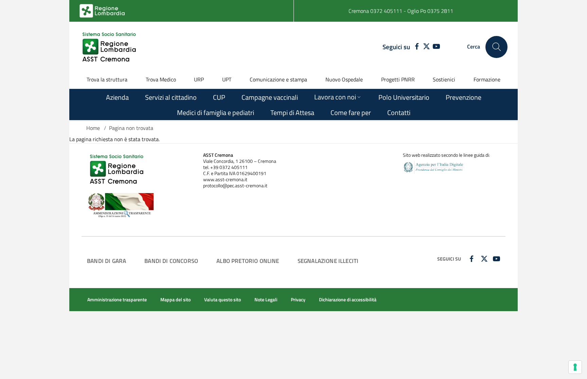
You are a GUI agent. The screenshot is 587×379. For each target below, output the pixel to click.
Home (93, 128)
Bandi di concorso (171, 260)
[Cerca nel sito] (496, 47)
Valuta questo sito (222, 299)
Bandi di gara (106, 260)
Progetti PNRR (398, 79)
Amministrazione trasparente (117, 299)
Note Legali (265, 299)
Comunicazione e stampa (278, 79)
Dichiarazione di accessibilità (347, 299)
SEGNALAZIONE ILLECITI (328, 260)
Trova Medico (161, 79)
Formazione (487, 79)
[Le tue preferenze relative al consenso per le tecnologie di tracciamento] (575, 367)
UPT (226, 79)
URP (199, 79)
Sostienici (444, 79)
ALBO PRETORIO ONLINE (247, 260)
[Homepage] (110, 47)
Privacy (298, 299)
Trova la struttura (107, 79)
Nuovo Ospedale (344, 79)
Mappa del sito (175, 299)
